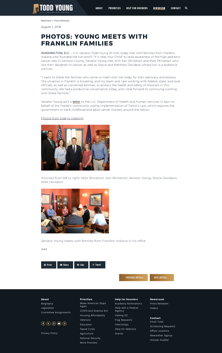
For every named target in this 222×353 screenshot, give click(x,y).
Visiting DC (121, 315)
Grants (119, 333)
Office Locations (159, 330)
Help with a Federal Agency (126, 309)
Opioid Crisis (87, 329)
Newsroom (46, 21)
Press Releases (61, 21)
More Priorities (88, 342)
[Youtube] (59, 323)
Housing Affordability (92, 315)
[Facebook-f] (43, 323)
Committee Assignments (56, 312)
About (45, 299)
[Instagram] (54, 323)
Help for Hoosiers (126, 299)
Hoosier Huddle (159, 340)
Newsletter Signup (161, 335)
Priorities (86, 299)
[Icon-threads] (64, 323)
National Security (90, 338)
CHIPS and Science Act (94, 310)
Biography (47, 303)
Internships (122, 324)
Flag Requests (123, 320)
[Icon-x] (49, 323)
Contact (155, 318)
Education (86, 324)
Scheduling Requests (162, 326)
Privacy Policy (49, 333)
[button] (48, 265)
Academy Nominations (128, 303)
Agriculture (87, 333)
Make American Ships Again (93, 305)
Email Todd (156, 321)
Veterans (85, 320)
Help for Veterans (125, 329)
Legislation (47, 308)
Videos (154, 308)
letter (76, 101)
